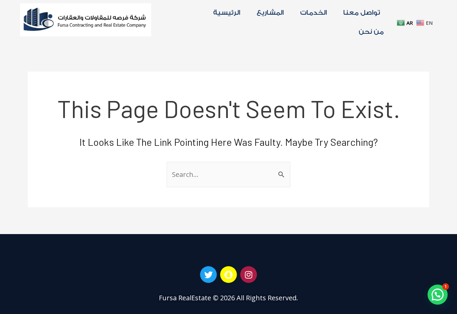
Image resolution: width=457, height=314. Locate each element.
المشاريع (270, 12)
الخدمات (313, 12)
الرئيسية (226, 12)
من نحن (371, 31)
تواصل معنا (361, 12)
